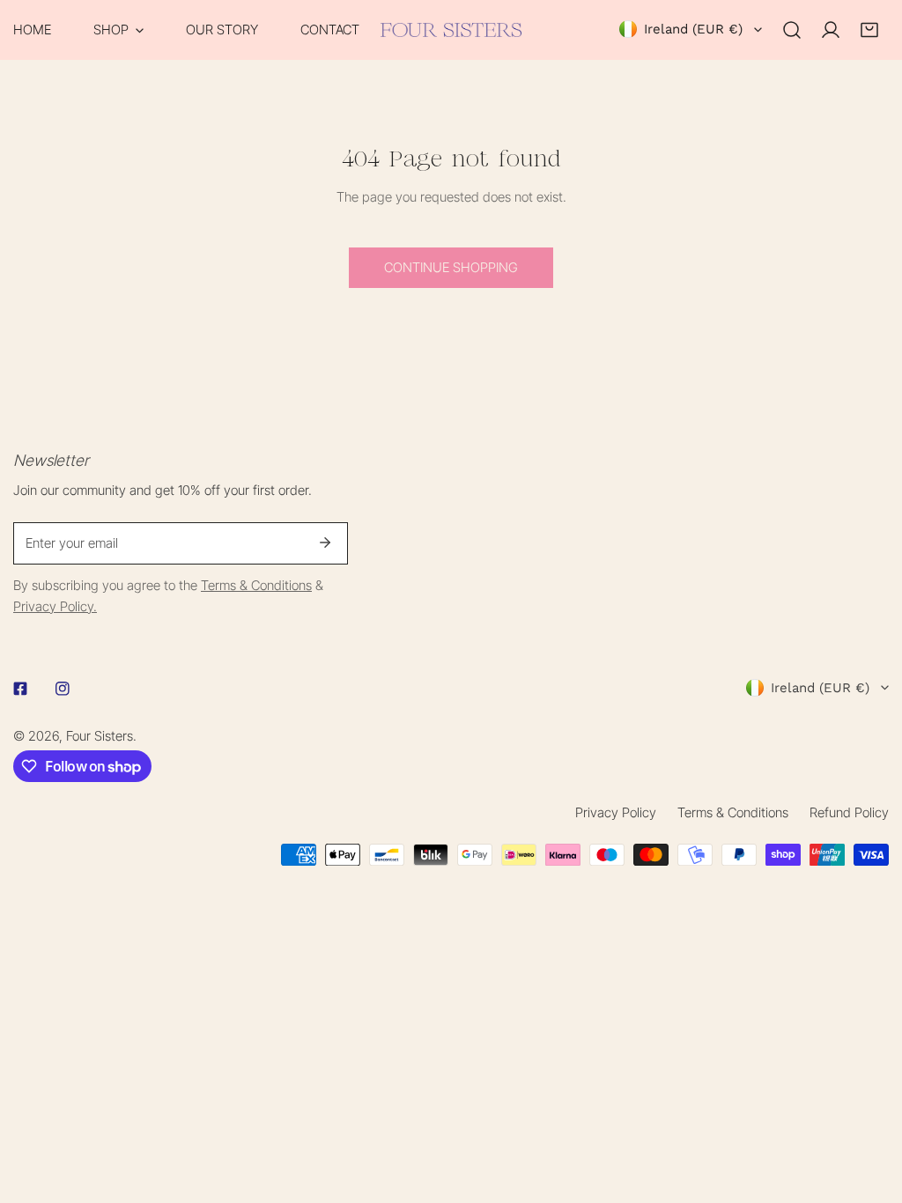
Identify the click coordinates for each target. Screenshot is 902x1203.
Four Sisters (99, 735)
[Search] (792, 30)
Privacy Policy (615, 812)
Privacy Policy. (55, 606)
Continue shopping (451, 267)
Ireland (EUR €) (693, 29)
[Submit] (325, 542)
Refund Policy (849, 812)
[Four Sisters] (451, 30)
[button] (118, 30)
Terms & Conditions (256, 585)
